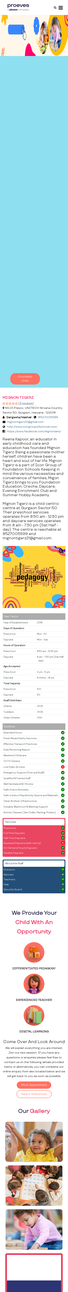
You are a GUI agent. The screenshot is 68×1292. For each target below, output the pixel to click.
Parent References (34, 1094)
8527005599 (48, 417)
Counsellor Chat (25, 378)
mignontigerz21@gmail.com (25, 422)
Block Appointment (34, 1085)
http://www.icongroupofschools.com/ (32, 426)
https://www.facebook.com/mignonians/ (34, 431)
